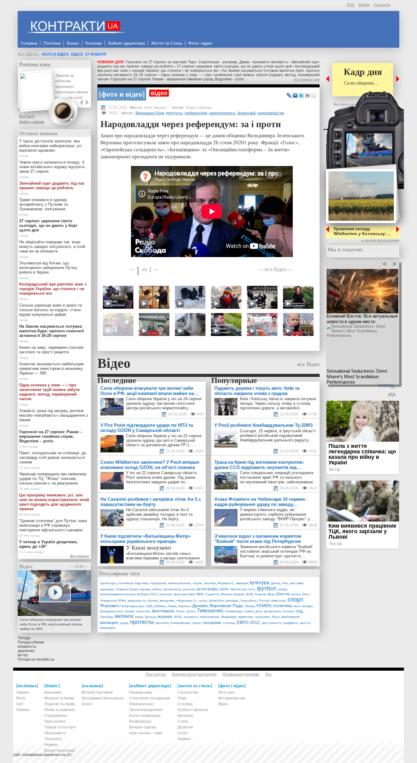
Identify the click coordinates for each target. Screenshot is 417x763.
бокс (285, 583)
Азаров (260, 594)
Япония (226, 594)
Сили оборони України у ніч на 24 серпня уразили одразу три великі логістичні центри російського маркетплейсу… (163, 403)
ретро (296, 594)
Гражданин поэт (112, 611)
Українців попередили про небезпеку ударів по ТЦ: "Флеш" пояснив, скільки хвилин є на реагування (53, 478)
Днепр (275, 583)
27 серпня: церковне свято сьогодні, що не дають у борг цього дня (234, 66)
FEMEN (263, 605)
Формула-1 (226, 583)
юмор (139, 616)
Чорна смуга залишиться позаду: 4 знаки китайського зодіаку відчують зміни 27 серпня (52, 167)
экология (162, 623)
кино (296, 606)
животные (278, 600)
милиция (109, 622)
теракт (197, 583)
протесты (142, 622)
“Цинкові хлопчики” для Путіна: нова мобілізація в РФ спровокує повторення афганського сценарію (53, 525)
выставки (296, 583)
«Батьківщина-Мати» (145, 553)
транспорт (262, 616)
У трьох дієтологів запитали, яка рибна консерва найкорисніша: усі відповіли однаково (50, 146)
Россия (264, 600)
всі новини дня (307, 79)
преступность (271, 623)
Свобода (106, 616)
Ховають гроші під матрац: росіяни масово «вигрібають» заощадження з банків (53, 415)
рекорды (232, 600)
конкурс (307, 606)
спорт (295, 599)
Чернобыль (248, 600)
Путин (180, 611)
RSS (350, 5)
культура (259, 582)
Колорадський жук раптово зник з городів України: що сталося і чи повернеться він (208, 68)
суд (299, 610)
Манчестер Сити (242, 589)
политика (282, 605)
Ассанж (288, 611)
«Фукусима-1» (186, 600)
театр (202, 600)
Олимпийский (180, 623)
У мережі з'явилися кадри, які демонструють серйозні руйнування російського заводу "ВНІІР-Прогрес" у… (277, 514)
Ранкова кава (34, 64)
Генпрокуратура (132, 606)
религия (189, 589)
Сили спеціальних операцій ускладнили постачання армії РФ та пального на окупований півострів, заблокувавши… (278, 477)
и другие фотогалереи (380, 240)
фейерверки (290, 616)
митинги (124, 616)
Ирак (270, 594)
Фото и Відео (55, 54)
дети (258, 611)
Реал (276, 616)
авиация (242, 583)
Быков (129, 611)
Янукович (109, 605)
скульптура (108, 583)
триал (196, 623)
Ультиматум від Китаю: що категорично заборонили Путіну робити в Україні (48, 268)
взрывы (145, 589)
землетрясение (179, 583)
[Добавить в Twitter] (301, 95)
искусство (143, 611)
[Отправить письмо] (313, 95)
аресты (305, 623)
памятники (245, 616)
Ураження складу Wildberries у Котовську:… (362, 231)
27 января (95, 54)
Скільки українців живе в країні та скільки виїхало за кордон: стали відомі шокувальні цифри (50, 310)
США (149, 606)
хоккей (248, 611)
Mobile (364, 5)
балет (191, 611)
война (156, 589)
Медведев (228, 616)
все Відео (276, 269)
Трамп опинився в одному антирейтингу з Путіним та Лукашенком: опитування (43, 204)
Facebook (382, 5)
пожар (282, 589)
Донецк (150, 616)
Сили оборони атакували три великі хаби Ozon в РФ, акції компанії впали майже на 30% (51, 624)
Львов (172, 606)
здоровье (107, 589)
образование (209, 616)
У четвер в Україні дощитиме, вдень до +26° (48, 544)
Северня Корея (127, 589)
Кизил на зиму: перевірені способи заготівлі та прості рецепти (51, 349)
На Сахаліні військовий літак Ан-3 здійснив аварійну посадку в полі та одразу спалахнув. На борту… (159, 514)
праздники (212, 623)
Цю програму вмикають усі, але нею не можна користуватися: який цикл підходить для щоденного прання (54, 502)
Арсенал (165, 594)
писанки (210, 583)
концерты (191, 616)
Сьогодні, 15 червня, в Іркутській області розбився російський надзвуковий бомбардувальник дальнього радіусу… (278, 435)
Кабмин (160, 606)
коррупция (107, 627)
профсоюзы (272, 611)
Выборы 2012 (147, 594)
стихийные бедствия (133, 583)
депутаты (174, 113)
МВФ (199, 594)
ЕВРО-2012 (248, 622)
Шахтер (283, 594)
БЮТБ (224, 589)
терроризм (158, 583)
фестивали (163, 610)
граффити (290, 623)
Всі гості (26, 116)
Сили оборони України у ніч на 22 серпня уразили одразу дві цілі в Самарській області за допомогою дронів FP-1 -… (163, 440)
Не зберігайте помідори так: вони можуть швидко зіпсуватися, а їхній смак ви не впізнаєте (52, 246)
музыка (165, 616)
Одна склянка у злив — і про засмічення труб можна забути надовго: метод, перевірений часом (49, 392)
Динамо (200, 605)
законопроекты (222, 113)
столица (229, 623)
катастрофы (207, 589)
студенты (212, 594)
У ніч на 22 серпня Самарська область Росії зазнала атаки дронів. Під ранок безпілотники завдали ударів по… (161, 477)
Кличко (153, 600)
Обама (250, 606)
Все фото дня (345, 104)
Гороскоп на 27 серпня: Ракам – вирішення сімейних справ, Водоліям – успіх (177, 79)
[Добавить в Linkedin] (295, 95)
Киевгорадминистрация (117, 594)
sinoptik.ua (45, 659)
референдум (196, 113)
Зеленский (246, 113)
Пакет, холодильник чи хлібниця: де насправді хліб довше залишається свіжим (52, 457)
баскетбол (216, 600)
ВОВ (249, 594)
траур (124, 623)
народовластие (270, 113)
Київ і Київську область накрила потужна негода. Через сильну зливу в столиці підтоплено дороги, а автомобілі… (278, 403)
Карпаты (184, 606)
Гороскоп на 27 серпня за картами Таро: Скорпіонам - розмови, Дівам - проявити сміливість (207, 62)
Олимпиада (233, 611)
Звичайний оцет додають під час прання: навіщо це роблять (52, 185)
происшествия (184, 594)
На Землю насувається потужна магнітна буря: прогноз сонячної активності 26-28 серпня (51, 331)
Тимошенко (210, 610)
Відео (77, 54)
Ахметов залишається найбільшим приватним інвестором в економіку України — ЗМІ (51, 368)
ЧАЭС (178, 616)
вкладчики (167, 600)
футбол (266, 588)
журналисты (137, 600)
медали (239, 594)
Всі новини (79, 556)
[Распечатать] (307, 95)
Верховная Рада (150, 113)
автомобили (172, 589)
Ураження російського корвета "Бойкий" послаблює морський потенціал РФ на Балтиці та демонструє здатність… (276, 551)
